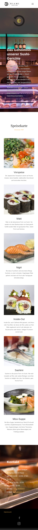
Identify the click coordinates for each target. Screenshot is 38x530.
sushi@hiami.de (18, 492)
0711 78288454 (19, 489)
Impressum (8, 512)
